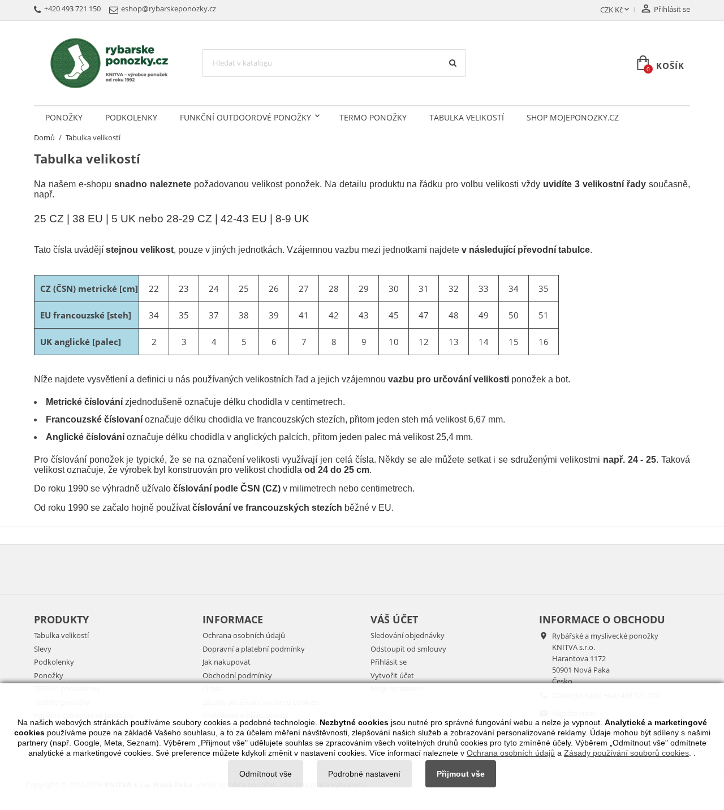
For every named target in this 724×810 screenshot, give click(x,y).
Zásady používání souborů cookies (626, 752)
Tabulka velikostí (466, 117)
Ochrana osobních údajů (243, 635)
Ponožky (64, 117)
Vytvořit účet (392, 675)
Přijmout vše (461, 773)
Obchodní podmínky (237, 675)
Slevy (42, 649)
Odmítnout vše (265, 773)
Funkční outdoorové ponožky (245, 117)
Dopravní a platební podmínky (253, 649)
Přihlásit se (388, 662)
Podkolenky (131, 117)
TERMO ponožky (373, 117)
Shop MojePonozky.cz (573, 117)
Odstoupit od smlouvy (408, 649)
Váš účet (394, 619)
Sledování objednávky (407, 635)
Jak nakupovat (226, 662)
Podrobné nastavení (364, 773)
